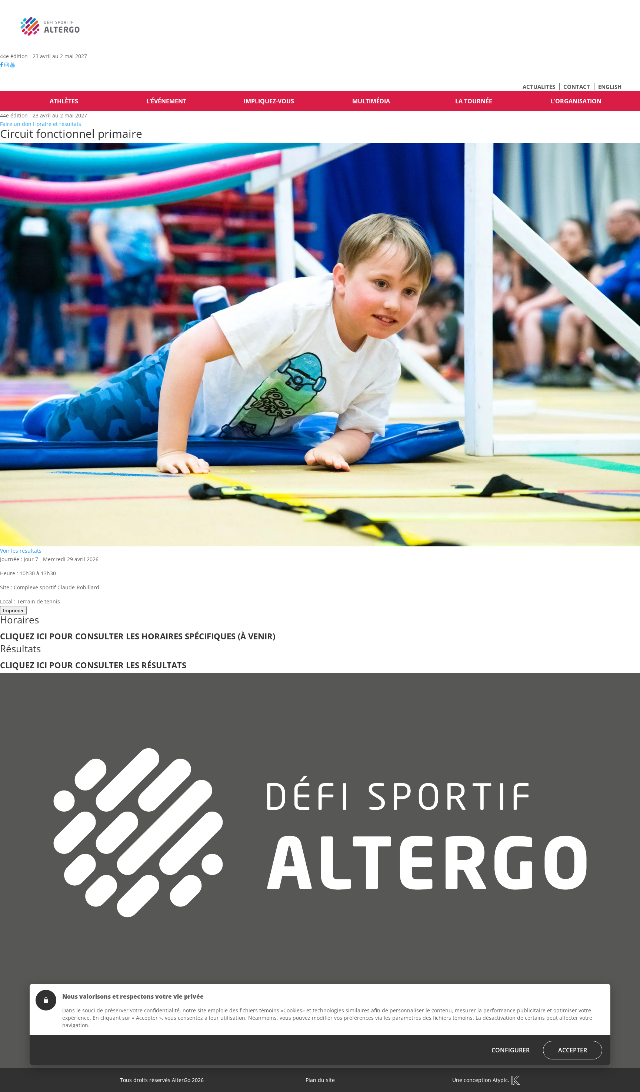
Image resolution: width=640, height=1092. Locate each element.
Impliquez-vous (269, 101)
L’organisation (576, 101)
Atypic (500, 1079)
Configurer (510, 1050)
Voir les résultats (20, 550)
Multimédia (371, 101)
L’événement (166, 101)
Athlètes (64, 101)
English (609, 86)
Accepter (572, 1050)
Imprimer (13, 610)
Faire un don (15, 123)
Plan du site (320, 1079)
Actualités (539, 86)
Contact (576, 86)
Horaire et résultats (57, 123)
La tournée (473, 101)
